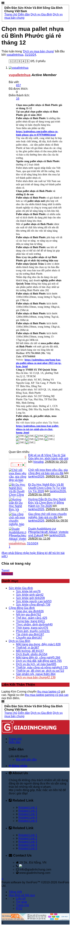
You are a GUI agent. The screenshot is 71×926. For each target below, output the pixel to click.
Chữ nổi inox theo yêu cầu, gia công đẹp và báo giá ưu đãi (48, 471)
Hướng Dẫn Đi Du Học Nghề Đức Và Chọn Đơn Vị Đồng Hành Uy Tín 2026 (47, 502)
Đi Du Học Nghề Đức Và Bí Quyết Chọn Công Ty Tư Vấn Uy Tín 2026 (47, 488)
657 (18, 85)
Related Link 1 (27, 807)
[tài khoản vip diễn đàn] (35, 919)
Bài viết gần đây (26, 759)
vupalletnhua (15, 54)
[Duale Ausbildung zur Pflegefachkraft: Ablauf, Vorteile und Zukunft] (17, 534)
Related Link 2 (27, 810)
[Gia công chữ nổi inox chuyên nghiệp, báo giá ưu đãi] (17, 519)
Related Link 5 (27, 820)
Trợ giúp (21, 901)
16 (17, 98)
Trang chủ (15, 738)
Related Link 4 (27, 817)
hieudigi (38, 461)
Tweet (5, 570)
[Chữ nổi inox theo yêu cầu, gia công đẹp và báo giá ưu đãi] (17, 475)
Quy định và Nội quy (22, 895)
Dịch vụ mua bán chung (38, 51)
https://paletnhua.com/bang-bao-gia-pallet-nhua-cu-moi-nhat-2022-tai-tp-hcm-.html (39, 363)
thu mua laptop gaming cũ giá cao (46, 694)
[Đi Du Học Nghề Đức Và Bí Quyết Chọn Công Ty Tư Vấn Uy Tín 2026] (17, 490)
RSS (19, 908)
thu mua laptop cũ (48, 691)
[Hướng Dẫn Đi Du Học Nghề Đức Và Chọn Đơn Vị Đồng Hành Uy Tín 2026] (17, 505)
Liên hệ (21, 898)
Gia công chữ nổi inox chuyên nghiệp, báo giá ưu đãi (47, 515)
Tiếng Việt (15, 891)
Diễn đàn (15, 742)
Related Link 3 (27, 814)
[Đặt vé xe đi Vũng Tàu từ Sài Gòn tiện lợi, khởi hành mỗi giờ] (17, 461)
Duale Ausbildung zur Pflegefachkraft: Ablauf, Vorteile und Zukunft (48, 532)
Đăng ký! (7, 573)
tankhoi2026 (36, 476)
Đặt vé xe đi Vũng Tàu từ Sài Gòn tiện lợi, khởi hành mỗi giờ (48, 457)
